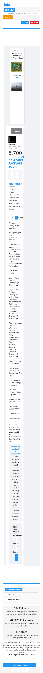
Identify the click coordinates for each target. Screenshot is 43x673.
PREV (11, 218)
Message (17, 535)
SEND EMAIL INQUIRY (15, 529)
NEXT (21, 218)
